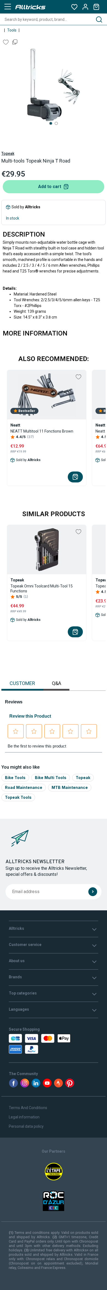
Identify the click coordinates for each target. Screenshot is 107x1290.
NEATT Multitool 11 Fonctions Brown (41, 431)
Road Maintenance (23, 787)
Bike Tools (15, 777)
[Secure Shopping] (35, 1044)
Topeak (7, 153)
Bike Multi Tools (50, 777)
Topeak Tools (18, 797)
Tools (11, 30)
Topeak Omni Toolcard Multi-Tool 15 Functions (41, 588)
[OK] (92, 891)
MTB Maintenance (70, 787)
